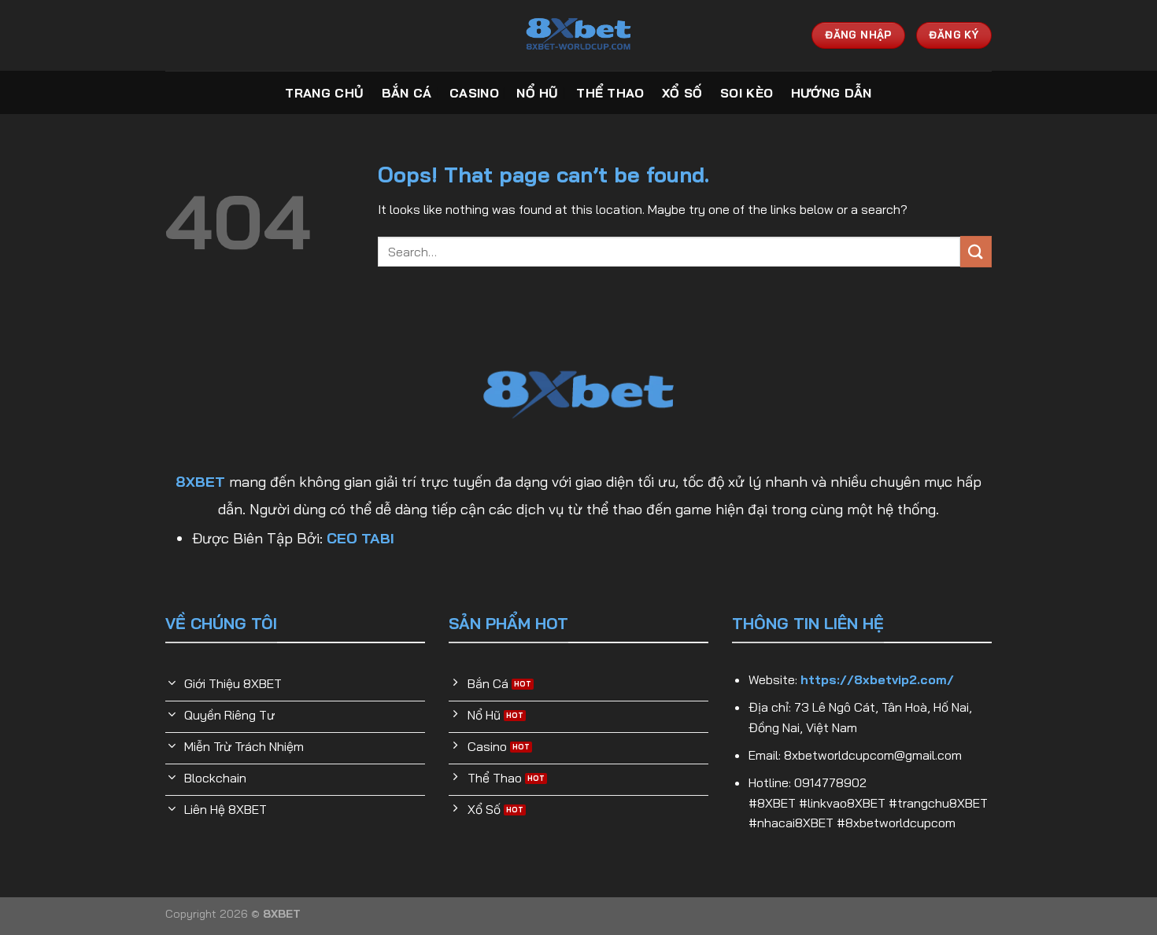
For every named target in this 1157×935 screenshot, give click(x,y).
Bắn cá (407, 93)
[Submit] (976, 251)
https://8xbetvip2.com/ (877, 679)
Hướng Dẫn (831, 93)
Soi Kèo (746, 93)
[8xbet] (578, 35)
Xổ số (682, 93)
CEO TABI (360, 538)
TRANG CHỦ (324, 93)
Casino (474, 93)
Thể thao (610, 93)
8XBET (200, 482)
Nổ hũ (537, 93)
